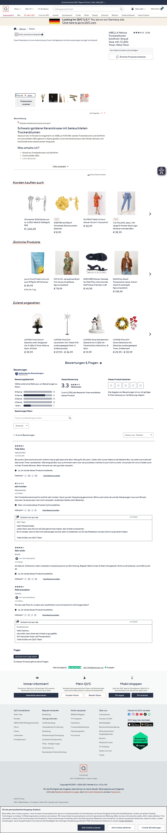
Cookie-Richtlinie (126, 821)
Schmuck (104, 15)
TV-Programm (76, 719)
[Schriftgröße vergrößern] (102, 113)
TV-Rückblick (43, 9)
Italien (89, 778)
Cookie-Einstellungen (151, 827)
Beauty (95, 15)
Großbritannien (80, 778)
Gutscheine (75, 723)
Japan (95, 778)
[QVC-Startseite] (15, 29)
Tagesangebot (8, 15)
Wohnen (115, 15)
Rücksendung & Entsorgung (53, 735)
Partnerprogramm (77, 731)
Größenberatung (48, 723)
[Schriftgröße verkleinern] (105, 113)
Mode (86, 15)
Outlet (101, 755)
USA (71, 778)
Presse (16, 731)
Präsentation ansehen (26, 102)
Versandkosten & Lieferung (52, 727)
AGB (48, 792)
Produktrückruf (20, 739)
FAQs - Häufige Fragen (51, 744)
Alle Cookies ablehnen (121, 827)
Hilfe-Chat (18, 714)
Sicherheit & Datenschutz (52, 739)
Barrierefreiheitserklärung (109, 727)
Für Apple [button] (119, 695)
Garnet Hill (43, 802)
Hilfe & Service (48, 748)
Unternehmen (104, 714)
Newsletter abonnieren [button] (36, 695)
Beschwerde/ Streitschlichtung (54, 752)
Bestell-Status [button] (95, 695)
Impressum (115, 792)
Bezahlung (46, 731)
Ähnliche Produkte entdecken (133, 57)
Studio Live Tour (105, 751)
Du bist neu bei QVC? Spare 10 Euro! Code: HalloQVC (83, 2)
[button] (136, 9)
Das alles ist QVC (105, 719)
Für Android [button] (142, 695)
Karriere (102, 738)
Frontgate (34, 802)
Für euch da (75, 735)
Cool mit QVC (43, 15)
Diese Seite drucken (98, 174)
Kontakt (17, 719)
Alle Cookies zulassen (91, 827)
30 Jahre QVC (29, 15)
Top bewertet (67, 15)
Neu (19, 15)
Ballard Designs (24, 802)
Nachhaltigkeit (105, 723)
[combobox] (86, 9)
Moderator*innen (106, 742)
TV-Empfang (104, 747)
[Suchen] (121, 9)
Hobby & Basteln (128, 15)
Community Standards (93, 792)
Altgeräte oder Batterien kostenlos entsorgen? (35, 123)
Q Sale (78, 15)
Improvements (64, 802)
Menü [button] (16, 9)
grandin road (53, 802)
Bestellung (46, 714)
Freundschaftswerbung (80, 727)
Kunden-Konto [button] (72, 695)
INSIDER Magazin (78, 714)
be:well (55, 15)
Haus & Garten (143, 15)
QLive (16, 727)
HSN (15, 802)
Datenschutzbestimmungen (67, 792)
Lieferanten (18, 735)
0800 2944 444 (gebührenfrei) (26, 723)
